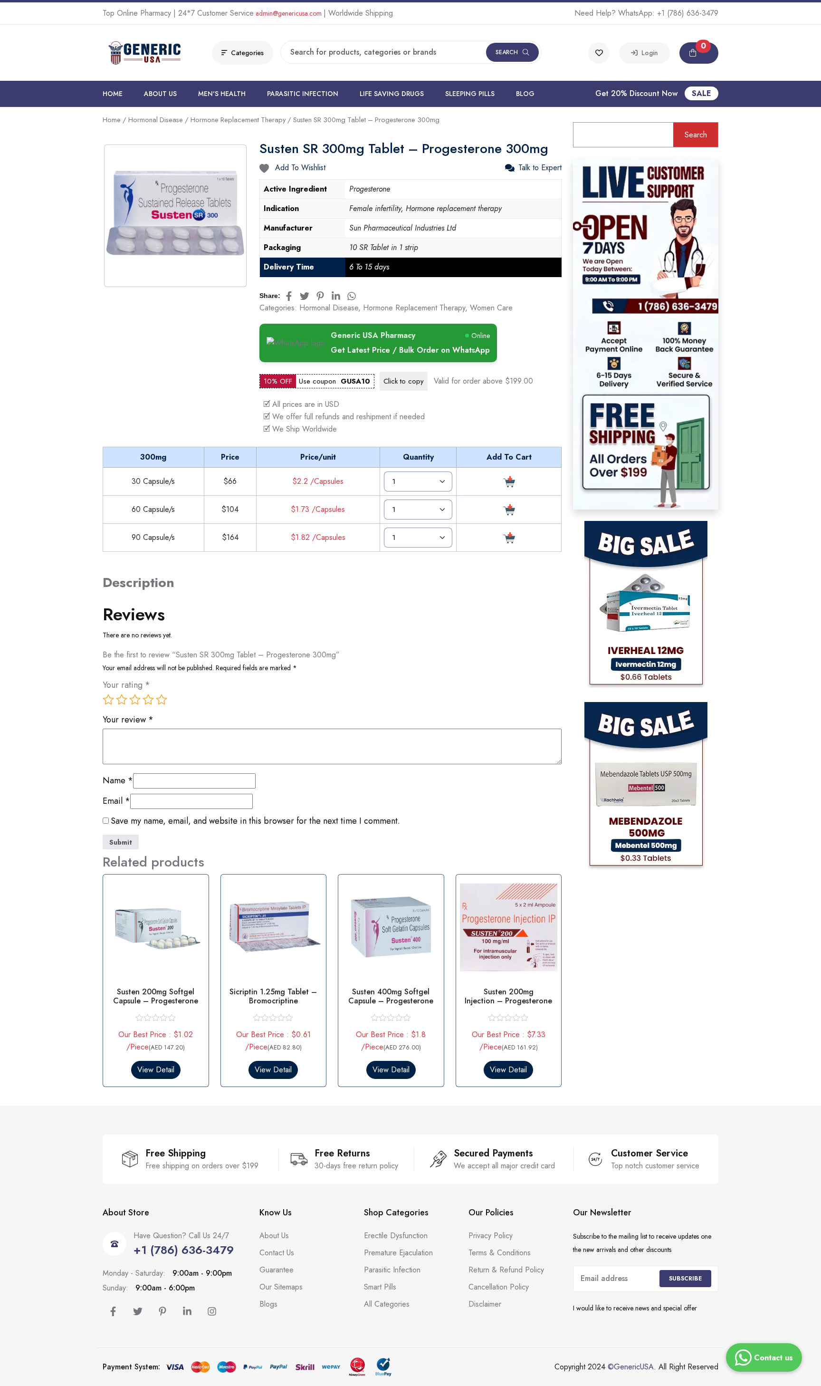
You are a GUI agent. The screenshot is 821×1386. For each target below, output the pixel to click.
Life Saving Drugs (392, 93)
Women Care (491, 307)
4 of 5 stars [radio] (148, 699)
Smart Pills (380, 1286)
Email (116, 801)
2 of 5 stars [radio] (121, 699)
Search (507, 52)
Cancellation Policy (498, 1286)
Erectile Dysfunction (396, 1235)
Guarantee (276, 1269)
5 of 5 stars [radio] (161, 699)
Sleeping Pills (470, 93)
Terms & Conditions (499, 1252)
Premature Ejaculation (398, 1252)
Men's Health (222, 93)
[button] (698, 53)
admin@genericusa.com (289, 13)
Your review (128, 720)
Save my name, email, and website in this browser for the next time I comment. (255, 821)
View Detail (155, 1069)
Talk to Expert (540, 168)
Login (648, 53)
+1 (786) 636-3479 (687, 13)
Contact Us (276, 1252)
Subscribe (685, 1278)
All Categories (387, 1304)
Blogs (268, 1304)
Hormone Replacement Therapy (238, 120)
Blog (525, 93)
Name (118, 781)
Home (113, 93)
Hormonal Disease (155, 120)
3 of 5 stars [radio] (135, 699)
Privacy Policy (490, 1235)
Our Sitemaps (281, 1286)
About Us (160, 93)
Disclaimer (484, 1304)
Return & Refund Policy (506, 1269)
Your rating (126, 685)
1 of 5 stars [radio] (108, 699)
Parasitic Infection (302, 93)
